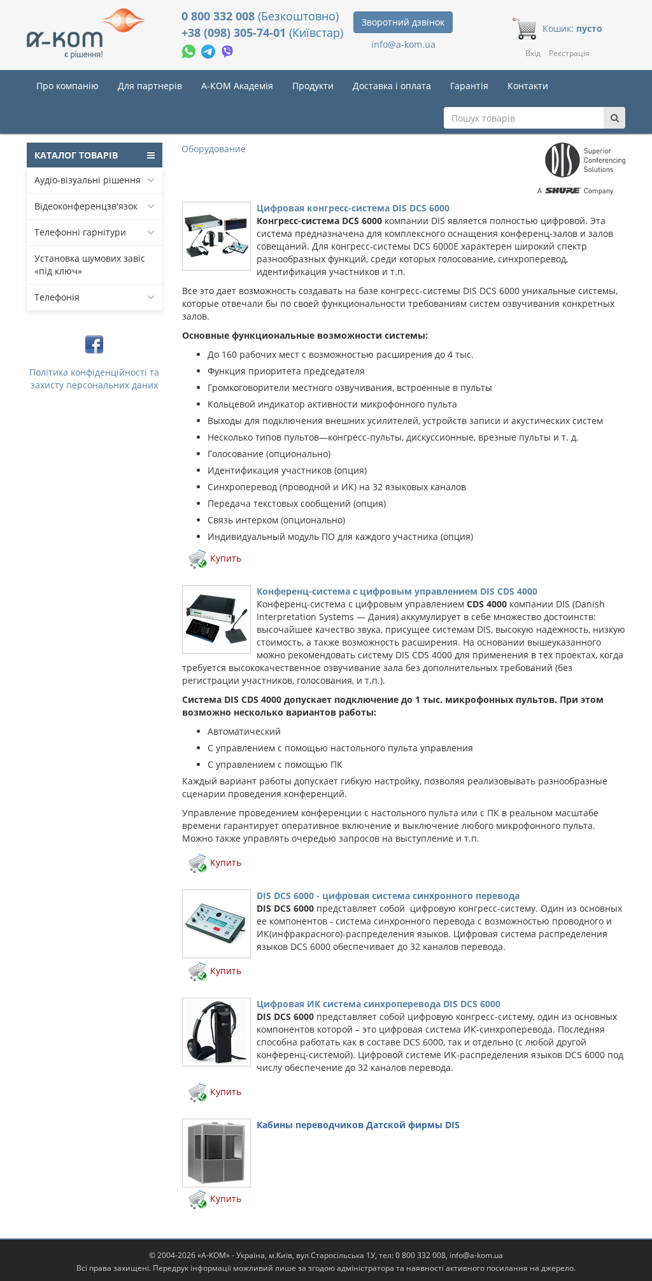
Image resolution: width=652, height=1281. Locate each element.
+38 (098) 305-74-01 (235, 32)
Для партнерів (150, 86)
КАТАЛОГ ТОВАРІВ (76, 155)
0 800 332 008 (219, 16)
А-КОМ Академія (237, 86)
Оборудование (213, 149)
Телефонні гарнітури (80, 232)
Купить (225, 558)
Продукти (313, 86)
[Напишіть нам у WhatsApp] (189, 50)
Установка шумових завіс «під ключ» (89, 264)
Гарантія (469, 86)
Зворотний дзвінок (403, 22)
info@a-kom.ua (403, 44)
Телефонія (57, 297)
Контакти (527, 86)
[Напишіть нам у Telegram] (209, 50)
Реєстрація (569, 53)
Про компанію (67, 86)
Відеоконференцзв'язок (86, 206)
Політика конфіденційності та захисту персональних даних (94, 378)
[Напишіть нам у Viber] (227, 50)
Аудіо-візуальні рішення (87, 180)
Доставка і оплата (392, 86)
